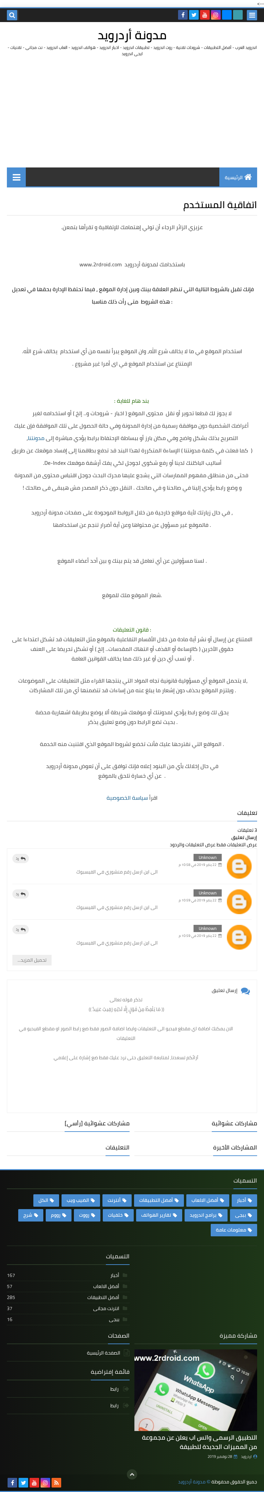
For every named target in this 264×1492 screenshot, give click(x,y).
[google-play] (238, 15)
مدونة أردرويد (132, 35)
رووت (84, 1214)
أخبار (241, 1200)
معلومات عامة (231, 1229)
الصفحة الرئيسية (103, 1353)
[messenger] (227, 15)
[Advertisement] (132, 112)
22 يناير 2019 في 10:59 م (198, 900)
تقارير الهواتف (156, 1214)
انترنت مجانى (63, 1308)
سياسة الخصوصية (127, 798)
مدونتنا (36, 438)
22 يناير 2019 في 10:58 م (198, 864)
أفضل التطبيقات (156, 1200)
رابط (115, 1389)
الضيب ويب (78, 1200)
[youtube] (205, 15)
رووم (55, 1214)
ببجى (240, 1214)
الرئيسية (234, 177)
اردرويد (246, 1456)
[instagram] (216, 15)
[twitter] (194, 15)
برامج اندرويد (203, 1214)
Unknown (208, 857)
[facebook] (183, 15)
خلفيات (115, 1214)
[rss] (56, 1483)
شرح (27, 1214)
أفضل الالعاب (204, 1200)
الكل (43, 1200)
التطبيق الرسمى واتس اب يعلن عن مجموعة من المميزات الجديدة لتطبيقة (199, 1442)
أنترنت (114, 1200)
